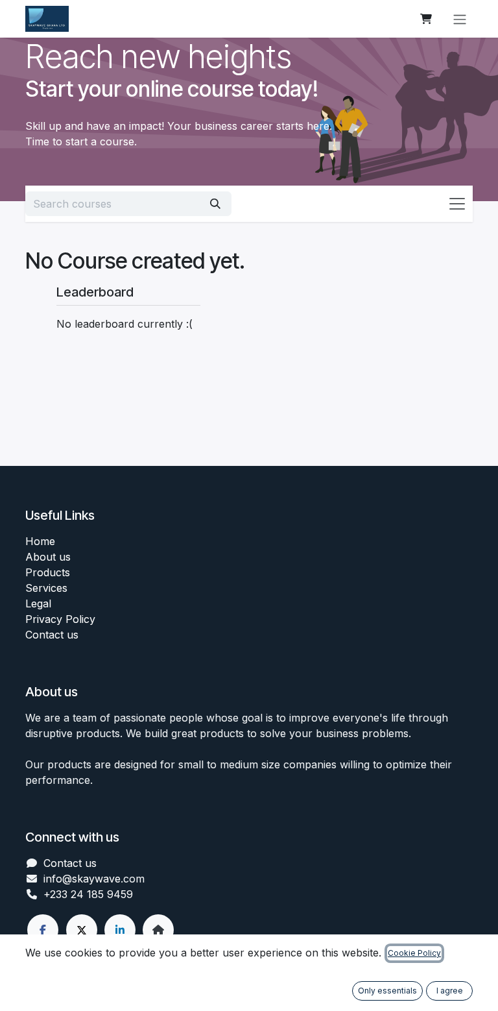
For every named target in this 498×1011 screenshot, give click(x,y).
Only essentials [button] (387, 990)
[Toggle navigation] (460, 18)
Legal (38, 603)
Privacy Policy (60, 619)
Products (47, 572)
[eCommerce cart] (426, 19)
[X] (81, 929)
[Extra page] (158, 929)
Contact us (51, 634)
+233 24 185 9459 (88, 894)
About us (48, 556)
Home (40, 541)
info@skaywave (82, 878)
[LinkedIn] (120, 929)
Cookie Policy (414, 953)
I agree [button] (449, 990)
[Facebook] (42, 929)
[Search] (215, 203)
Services (46, 587)
